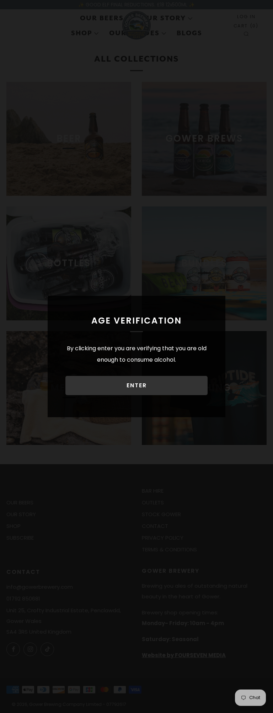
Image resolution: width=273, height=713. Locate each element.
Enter (137, 385)
